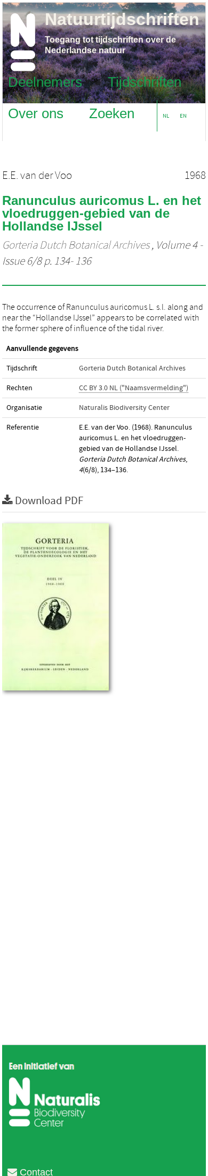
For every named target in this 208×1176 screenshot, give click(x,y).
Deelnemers (45, 81)
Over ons (35, 112)
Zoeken (111, 112)
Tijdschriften (144, 81)
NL (166, 115)
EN (183, 115)
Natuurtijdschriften (122, 19)
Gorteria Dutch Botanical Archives (75, 245)
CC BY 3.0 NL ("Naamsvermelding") (133, 388)
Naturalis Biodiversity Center (124, 408)
